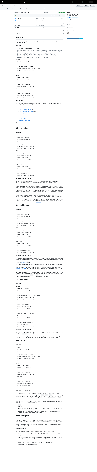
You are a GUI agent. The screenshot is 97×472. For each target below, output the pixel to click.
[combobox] (51, 12)
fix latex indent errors (39, 23)
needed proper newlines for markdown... (43, 30)
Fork (86, 5)
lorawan (76, 17)
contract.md (19, 30)
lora (73, 17)
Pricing (39, 2)
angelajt (5, 5)
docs (18, 23)
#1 (27, 15)
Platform (7, 2)
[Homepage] (3, 2)
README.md (19, 27)
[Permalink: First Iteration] (15, 128)
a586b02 (52, 15)
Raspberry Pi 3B (22, 118)
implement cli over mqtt (40, 18)
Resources (19, 2)
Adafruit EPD (24, 262)
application (19, 18)
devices (18, 20)
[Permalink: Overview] (15, 38)
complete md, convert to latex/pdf (42, 27)
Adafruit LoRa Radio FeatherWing (26, 111)
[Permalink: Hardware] (15, 100)
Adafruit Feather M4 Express (25, 109)
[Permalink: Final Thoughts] (15, 416)
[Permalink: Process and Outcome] (15, 178)
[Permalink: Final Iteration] (15, 340)
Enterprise (33, 2)
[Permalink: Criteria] (15, 45)
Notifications (80, 5)
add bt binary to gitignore (40, 25)
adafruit (69, 17)
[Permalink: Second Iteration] (15, 205)
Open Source (26, 2)
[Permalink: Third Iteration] (15, 279)
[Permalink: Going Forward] (15, 428)
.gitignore (18, 25)
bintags (10, 5)
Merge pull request (23, 15)
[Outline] (64, 33)
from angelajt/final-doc (33, 15)
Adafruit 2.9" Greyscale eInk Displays (27, 113)
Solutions (13, 2)
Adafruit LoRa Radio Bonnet (24, 120)
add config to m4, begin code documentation (44, 20)
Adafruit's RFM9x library (21, 268)
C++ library (38, 202)
